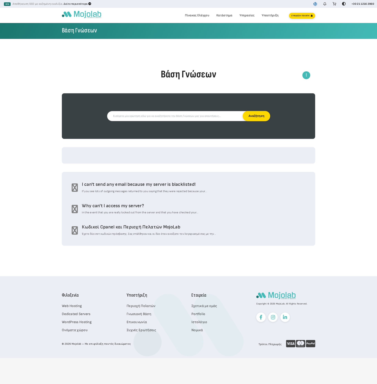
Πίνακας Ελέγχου (197, 15)
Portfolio (198, 314)
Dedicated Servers (76, 314)
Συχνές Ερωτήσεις (141, 330)
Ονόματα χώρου (75, 330)
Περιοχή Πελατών (141, 306)
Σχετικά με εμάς (204, 306)
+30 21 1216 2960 (362, 3)
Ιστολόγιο (199, 322)
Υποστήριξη (270, 15)
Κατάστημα (224, 15)
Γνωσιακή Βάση (139, 314)
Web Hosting (72, 306)
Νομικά (197, 330)
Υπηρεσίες (247, 15)
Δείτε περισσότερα (76, 3)
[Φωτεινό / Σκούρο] (344, 4)
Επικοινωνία (137, 322)
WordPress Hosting (77, 322)
